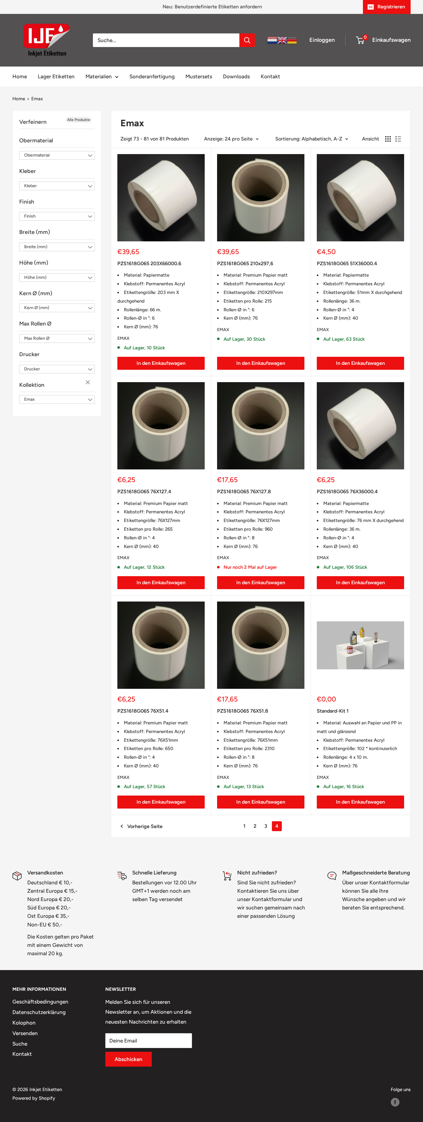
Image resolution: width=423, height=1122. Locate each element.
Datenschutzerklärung (39, 1012)
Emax (37, 98)
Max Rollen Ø (35, 323)
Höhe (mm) (33, 262)
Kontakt (270, 76)
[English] (282, 40)
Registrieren (391, 7)
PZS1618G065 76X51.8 (242, 711)
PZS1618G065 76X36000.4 (347, 491)
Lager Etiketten (56, 76)
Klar (88, 383)
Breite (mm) (34, 232)
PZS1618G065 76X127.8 (244, 491)
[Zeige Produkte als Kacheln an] (388, 139)
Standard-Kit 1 (333, 711)
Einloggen (322, 40)
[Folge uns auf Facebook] (395, 1102)
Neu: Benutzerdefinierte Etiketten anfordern (212, 7)
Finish (26, 201)
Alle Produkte (78, 120)
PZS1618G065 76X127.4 (144, 491)
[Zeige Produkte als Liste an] (398, 139)
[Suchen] (247, 40)
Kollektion (31, 385)
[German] (292, 40)
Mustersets (198, 76)
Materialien (98, 76)
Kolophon (24, 1023)
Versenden (25, 1033)
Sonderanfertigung (152, 76)
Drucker (29, 354)
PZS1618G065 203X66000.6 (149, 263)
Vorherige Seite (145, 826)
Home (19, 76)
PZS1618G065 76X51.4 (142, 711)
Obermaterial (36, 140)
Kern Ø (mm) (35, 293)
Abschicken (128, 1059)
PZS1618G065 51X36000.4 (347, 263)
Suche (19, 1044)
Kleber (27, 171)
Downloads (236, 76)
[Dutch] (272, 40)
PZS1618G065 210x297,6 (245, 263)
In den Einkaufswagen (161, 363)
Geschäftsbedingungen (40, 1002)
